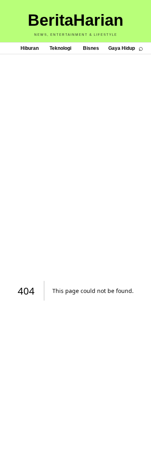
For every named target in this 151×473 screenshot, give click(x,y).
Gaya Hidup (121, 48)
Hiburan (30, 48)
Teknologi (60, 48)
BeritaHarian (75, 20)
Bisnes (91, 48)
